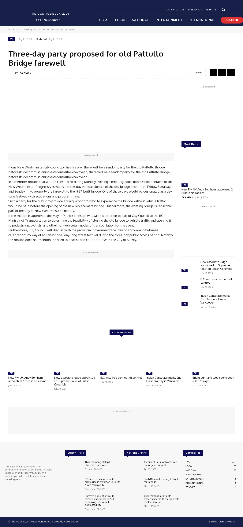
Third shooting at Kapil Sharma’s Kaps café (97, 463)
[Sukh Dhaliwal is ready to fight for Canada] (132, 484)
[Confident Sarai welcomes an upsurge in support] (132, 467)
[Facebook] (237, 9)
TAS (18, 29)
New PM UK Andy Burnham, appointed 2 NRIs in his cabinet (207, 191)
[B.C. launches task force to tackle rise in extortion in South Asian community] (73, 484)
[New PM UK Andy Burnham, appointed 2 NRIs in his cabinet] (208, 167)
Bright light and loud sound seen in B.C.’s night (213, 379)
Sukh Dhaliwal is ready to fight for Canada (161, 480)
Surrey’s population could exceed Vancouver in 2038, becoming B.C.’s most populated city (100, 500)
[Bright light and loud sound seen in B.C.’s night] (214, 355)
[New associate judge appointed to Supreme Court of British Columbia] (189, 266)
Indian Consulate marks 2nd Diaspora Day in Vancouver (215, 299)
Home (11, 29)
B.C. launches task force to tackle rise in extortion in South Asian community (102, 481)
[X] (222, 72)
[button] (223, 9)
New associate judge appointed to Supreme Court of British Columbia (216, 265)
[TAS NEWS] (11, 73)
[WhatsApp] (231, 72)
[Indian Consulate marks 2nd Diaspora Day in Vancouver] (189, 300)
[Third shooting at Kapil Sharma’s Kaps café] (73, 467)
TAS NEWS (24, 72)
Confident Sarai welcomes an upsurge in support (160, 463)
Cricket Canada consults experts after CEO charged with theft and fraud (161, 498)
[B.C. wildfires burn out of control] (189, 284)
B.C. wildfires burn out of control (216, 280)
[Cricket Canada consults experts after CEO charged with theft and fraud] (132, 501)
